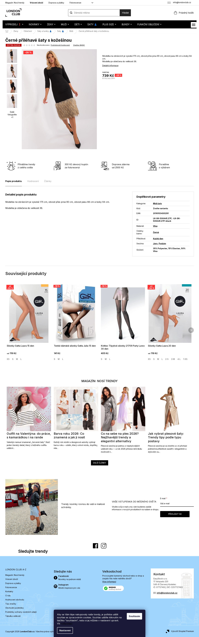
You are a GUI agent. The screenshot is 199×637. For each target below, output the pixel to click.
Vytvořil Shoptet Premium (182, 631)
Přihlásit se (175, 514)
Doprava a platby (56, 3)
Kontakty (9, 591)
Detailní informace (110, 65)
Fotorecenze (75, 3)
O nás (8, 595)
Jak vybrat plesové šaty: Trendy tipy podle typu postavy (166, 437)
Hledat (125, 12)
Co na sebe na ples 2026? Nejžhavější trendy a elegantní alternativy (120, 437)
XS (8, 359)
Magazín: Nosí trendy (14, 3)
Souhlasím (134, 616)
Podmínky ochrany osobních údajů (21, 612)
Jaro (155, 243)
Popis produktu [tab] (13, 181)
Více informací (109, 581)
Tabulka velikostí (13, 616)
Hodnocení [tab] (33, 181)
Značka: (79, 45)
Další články (99, 463)
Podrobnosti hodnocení (60, 45)
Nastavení (65, 630)
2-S (167, 359)
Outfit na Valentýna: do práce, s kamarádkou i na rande (29, 435)
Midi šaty (157, 203)
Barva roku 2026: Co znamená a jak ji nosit (69, 435)
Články (47, 181)
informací (67, 623)
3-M (173, 359)
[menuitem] (14, 24)
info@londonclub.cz (167, 593)
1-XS (185, 359)
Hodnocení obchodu (14, 599)
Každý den (158, 238)
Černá (156, 232)
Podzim (162, 243)
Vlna (155, 226)
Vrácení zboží (36, 3)
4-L (179, 359)
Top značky (10, 604)
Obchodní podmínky (14, 608)
